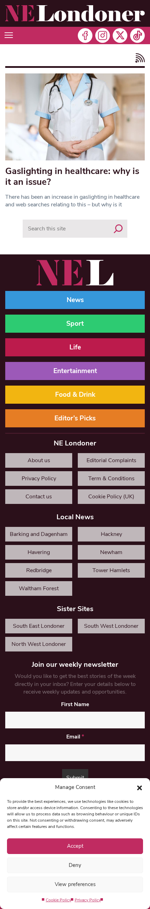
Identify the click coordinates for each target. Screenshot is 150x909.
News (75, 300)
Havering (39, 552)
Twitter (120, 35)
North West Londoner (39, 644)
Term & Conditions (111, 478)
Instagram (102, 35)
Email (75, 737)
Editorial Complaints (111, 460)
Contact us (38, 496)
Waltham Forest (39, 588)
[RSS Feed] (138, 58)
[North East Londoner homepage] (75, 13)
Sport (75, 323)
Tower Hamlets (111, 570)
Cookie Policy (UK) (111, 496)
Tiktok (137, 35)
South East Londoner (39, 626)
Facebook (85, 35)
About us (39, 460)
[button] (139, 787)
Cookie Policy (58, 900)
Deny (75, 865)
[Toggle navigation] (8, 35)
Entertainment (75, 371)
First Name (75, 704)
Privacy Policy (88, 900)
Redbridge (39, 570)
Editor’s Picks (75, 418)
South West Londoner (111, 626)
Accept (75, 846)
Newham (111, 552)
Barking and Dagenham (39, 534)
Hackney (111, 534)
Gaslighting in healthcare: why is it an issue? (72, 176)
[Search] (118, 229)
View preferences (75, 884)
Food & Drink (75, 394)
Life (75, 347)
